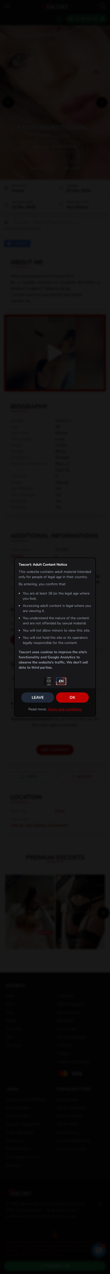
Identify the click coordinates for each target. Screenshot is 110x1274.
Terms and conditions (65, 709)
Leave (38, 697)
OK (72, 697)
